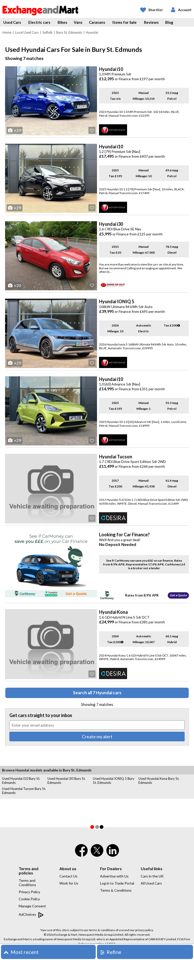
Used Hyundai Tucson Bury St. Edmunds (24, 791)
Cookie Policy (29, 899)
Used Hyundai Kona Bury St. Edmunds (158, 781)
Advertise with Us (114, 876)
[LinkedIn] (112, 854)
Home (7, 32)
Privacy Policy (29, 892)
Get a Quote (178, 595)
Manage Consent (32, 906)
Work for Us (68, 883)
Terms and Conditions (27, 882)
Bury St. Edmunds (69, 32)
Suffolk (47, 32)
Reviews (151, 22)
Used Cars (12, 22)
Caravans (97, 22)
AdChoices (28, 914)
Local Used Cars (27, 32)
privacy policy (144, 930)
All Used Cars (151, 883)
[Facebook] (81, 854)
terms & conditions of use (106, 930)
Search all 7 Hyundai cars (97, 692)
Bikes (62, 22)
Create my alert (97, 736)
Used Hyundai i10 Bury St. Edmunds (21, 781)
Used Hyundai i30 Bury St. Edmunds (66, 781)
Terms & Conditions (116, 890)
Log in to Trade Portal (117, 883)
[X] (97, 855)
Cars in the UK (152, 876)
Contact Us (68, 876)
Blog (169, 22)
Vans (78, 22)
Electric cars (39, 22)
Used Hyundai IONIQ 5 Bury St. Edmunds (113, 781)
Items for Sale (124, 22)
